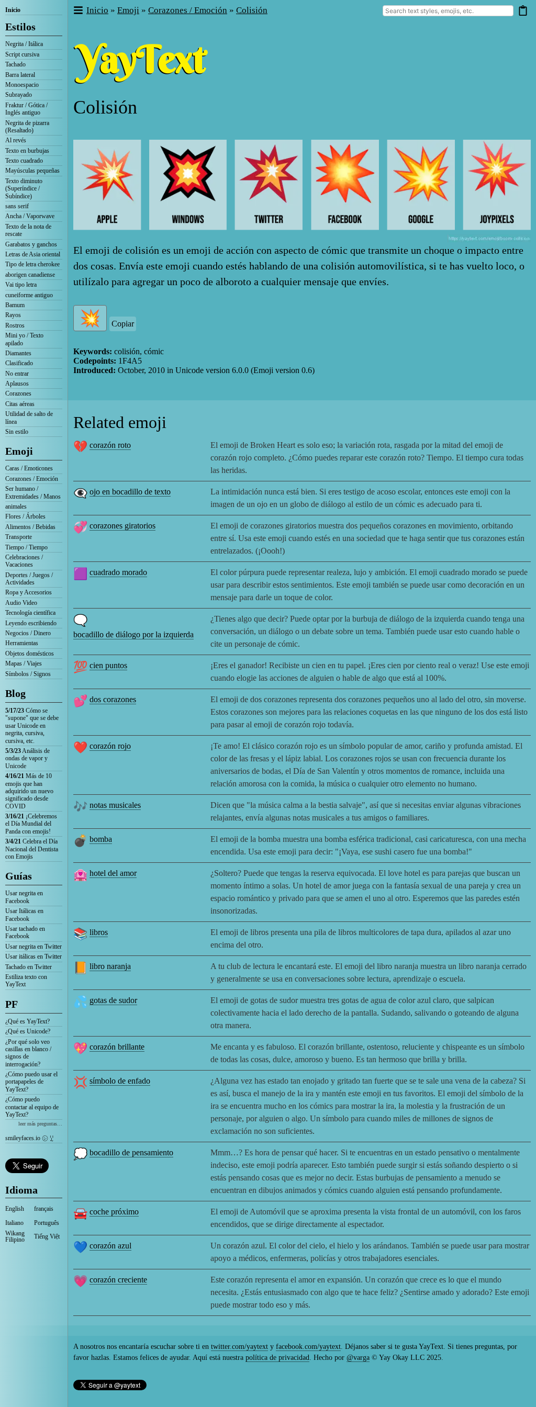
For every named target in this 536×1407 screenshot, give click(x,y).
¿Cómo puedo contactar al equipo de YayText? (32, 1107)
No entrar (17, 373)
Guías (18, 876)
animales (16, 506)
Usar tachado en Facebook (25, 932)
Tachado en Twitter (28, 967)
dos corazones (113, 699)
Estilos (20, 26)
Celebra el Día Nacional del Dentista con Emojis (31, 849)
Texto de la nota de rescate (28, 230)
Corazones (18, 393)
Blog (15, 693)
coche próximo (114, 1211)
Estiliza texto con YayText (26, 980)
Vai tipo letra (21, 284)
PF (11, 1004)
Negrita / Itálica (24, 44)
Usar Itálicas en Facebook (24, 914)
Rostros (15, 325)
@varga (358, 1357)
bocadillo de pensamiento (131, 1152)
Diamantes (18, 353)
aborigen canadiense (30, 274)
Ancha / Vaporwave (29, 216)
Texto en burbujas (27, 150)
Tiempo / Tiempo (26, 547)
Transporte (18, 537)
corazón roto (110, 445)
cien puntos (108, 665)
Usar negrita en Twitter (33, 946)
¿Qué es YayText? (27, 1021)
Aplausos (17, 383)
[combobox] (448, 10)
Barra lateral (20, 74)
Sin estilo (16, 431)
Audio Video (21, 602)
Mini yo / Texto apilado (24, 339)
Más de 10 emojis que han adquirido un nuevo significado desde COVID (29, 791)
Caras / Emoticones (29, 468)
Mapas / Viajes (23, 663)
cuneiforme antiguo (29, 295)
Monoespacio (22, 84)
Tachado (15, 64)
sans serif (17, 206)
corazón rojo (110, 745)
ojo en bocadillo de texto (130, 491)
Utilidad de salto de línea (29, 417)
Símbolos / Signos (28, 674)
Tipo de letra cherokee (32, 264)
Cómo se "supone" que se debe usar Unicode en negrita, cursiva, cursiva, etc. (32, 726)
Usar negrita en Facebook (24, 897)
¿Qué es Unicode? (27, 1031)
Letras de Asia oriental (32, 254)
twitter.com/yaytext (239, 1346)
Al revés (15, 140)
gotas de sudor (113, 1000)
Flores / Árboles (25, 516)
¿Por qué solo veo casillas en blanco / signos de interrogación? (28, 1053)
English (14, 1208)
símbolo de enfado (120, 1080)
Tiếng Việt (47, 1236)
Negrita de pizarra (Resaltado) (27, 126)
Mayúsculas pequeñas (32, 170)
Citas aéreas (20, 404)
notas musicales (115, 805)
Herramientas (21, 643)
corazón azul (110, 1245)
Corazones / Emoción (31, 478)
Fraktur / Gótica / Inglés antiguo (26, 109)
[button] (77, 10)
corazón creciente (118, 1279)
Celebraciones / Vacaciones (24, 561)
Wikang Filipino (15, 1236)
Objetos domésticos (29, 653)
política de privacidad (277, 1357)
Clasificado (19, 363)
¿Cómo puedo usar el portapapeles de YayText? (31, 1082)
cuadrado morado (118, 572)
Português (46, 1222)
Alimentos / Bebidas (30, 527)
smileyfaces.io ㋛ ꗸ (29, 1138)
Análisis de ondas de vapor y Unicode (27, 758)
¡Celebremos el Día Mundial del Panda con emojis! (31, 824)
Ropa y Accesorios (28, 592)
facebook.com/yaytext (308, 1346)
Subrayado (18, 94)
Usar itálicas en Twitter (33, 956)
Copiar (122, 323)
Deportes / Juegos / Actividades (29, 578)
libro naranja (110, 966)
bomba (101, 839)
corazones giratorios (122, 525)
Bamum (15, 305)
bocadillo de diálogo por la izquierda (133, 634)
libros (99, 932)
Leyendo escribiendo (31, 623)
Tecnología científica (30, 612)
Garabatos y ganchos (31, 244)
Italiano (14, 1222)
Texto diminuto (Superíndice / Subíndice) (23, 188)
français (43, 1208)
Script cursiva (22, 54)
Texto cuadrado (24, 160)
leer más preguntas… (40, 1124)
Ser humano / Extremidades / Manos (33, 492)
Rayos (13, 315)
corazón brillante (117, 1046)
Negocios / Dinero (28, 633)
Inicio (12, 10)
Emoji (19, 451)
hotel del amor (113, 873)
